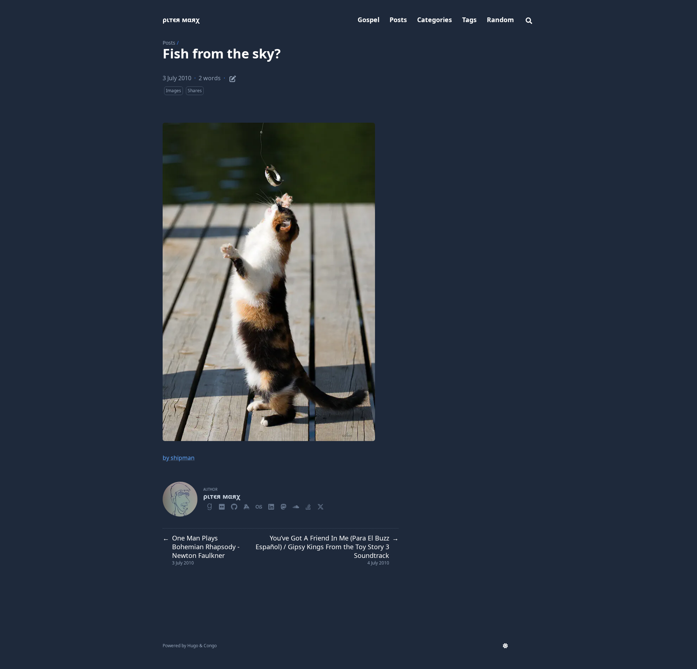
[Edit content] (232, 77)
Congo (210, 646)
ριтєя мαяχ (181, 19)
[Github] (234, 506)
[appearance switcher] (505, 645)
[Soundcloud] (296, 506)
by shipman (179, 458)
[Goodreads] (209, 506)
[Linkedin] (271, 506)
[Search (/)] (529, 20)
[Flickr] (222, 506)
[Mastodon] (283, 506)
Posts (169, 42)
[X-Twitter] (320, 506)
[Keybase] (246, 506)
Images (173, 90)
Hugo (192, 646)
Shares (195, 90)
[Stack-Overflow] (308, 506)
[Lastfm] (259, 506)
